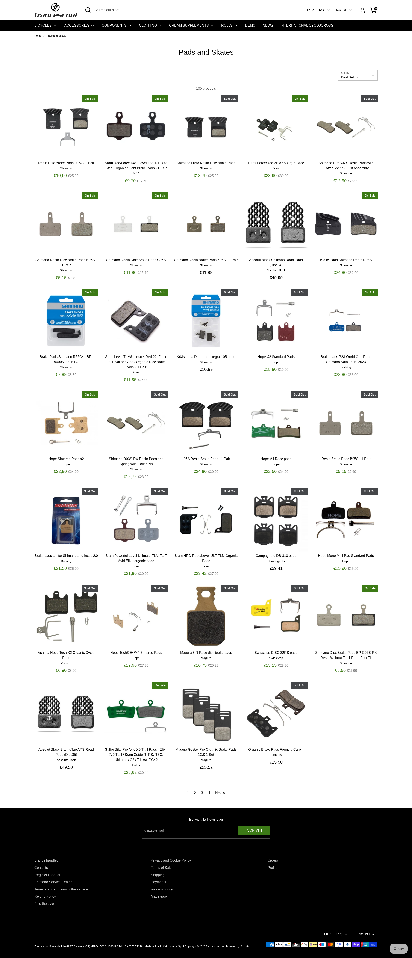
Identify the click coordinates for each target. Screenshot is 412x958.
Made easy (159, 896)
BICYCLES (43, 25)
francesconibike (215, 946)
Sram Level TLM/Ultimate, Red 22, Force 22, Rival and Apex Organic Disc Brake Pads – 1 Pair (136, 362)
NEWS (268, 25)
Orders (273, 860)
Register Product (47, 875)
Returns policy (162, 889)
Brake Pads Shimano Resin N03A (346, 260)
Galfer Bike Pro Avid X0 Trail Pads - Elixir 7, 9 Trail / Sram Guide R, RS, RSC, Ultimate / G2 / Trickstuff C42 (136, 755)
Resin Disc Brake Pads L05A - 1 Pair (66, 163)
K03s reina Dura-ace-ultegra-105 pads (206, 357)
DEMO (250, 25)
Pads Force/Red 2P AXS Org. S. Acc (276, 163)
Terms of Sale (161, 867)
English (340, 10)
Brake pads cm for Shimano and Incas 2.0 (66, 556)
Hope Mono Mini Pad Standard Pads (346, 556)
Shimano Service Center (53, 882)
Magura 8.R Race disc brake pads (206, 652)
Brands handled (46, 860)
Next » (220, 793)
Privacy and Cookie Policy (171, 860)
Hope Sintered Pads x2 (66, 459)
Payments (158, 882)
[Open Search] (88, 10)
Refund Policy (45, 896)
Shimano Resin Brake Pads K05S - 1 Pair (206, 260)
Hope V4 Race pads (276, 459)
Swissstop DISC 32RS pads (275, 652)
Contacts (41, 867)
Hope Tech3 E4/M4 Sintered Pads (136, 652)
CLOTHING (148, 25)
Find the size (44, 903)
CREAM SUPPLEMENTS (189, 25)
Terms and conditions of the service (61, 889)
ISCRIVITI (254, 830)
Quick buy (66, 151)
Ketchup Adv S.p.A (173, 946)
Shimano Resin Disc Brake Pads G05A (136, 260)
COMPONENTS (114, 25)
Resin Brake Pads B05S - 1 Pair (345, 459)
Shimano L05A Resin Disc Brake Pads (206, 163)
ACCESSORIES (77, 25)
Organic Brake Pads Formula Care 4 (276, 749)
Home (37, 35)
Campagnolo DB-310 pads (276, 556)
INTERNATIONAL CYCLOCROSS (306, 25)
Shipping (158, 875)
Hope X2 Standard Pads (276, 357)
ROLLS (227, 25)
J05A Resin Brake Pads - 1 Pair (206, 459)
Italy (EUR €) (316, 10)
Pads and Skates (56, 35)
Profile (272, 867)
